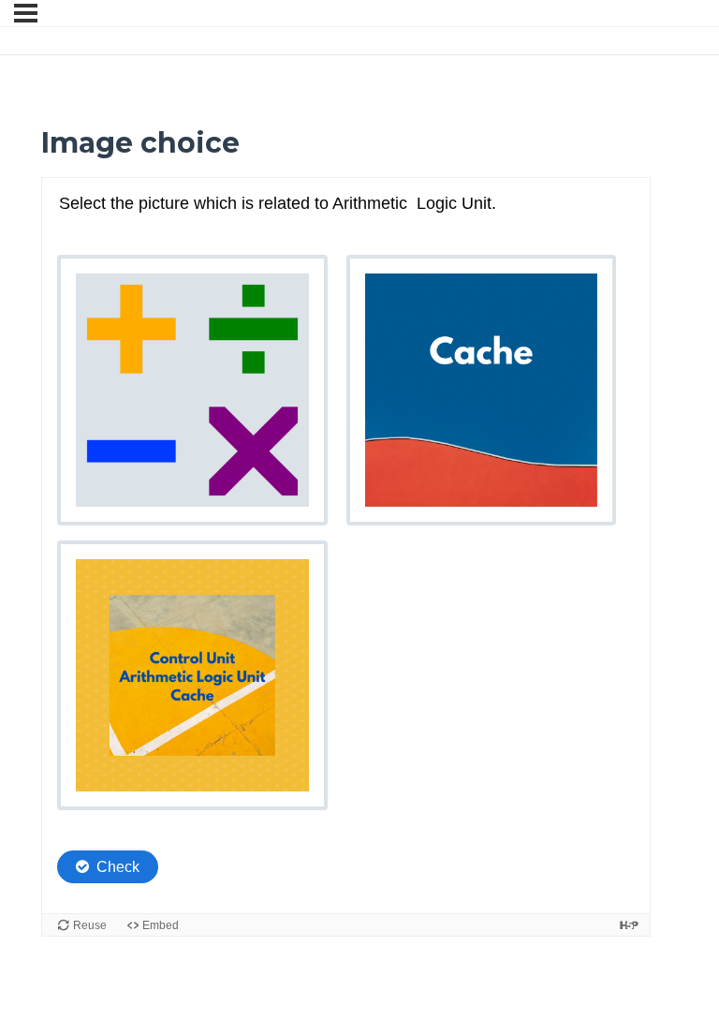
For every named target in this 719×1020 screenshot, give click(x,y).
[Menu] (25, 13)
